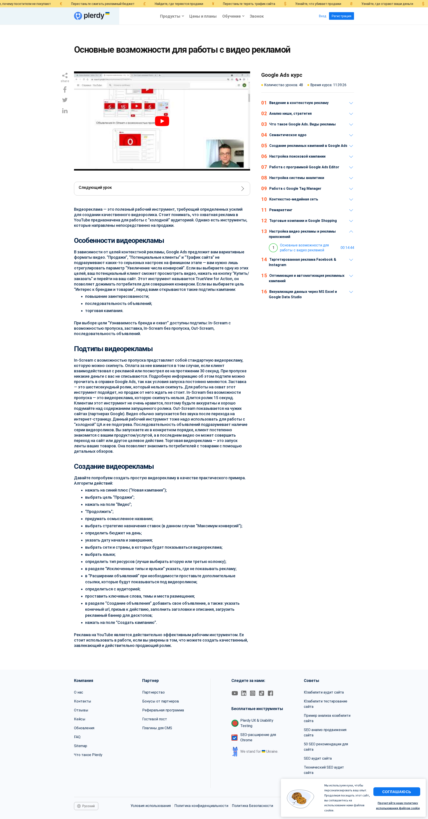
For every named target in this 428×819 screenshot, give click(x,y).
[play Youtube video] (162, 121)
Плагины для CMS (157, 728)
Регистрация (341, 16)
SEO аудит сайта (318, 758)
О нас (78, 692)
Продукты (170, 16)
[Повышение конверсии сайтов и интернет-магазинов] (89, 16)
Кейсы (79, 719)
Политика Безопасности (252, 806)
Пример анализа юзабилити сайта (327, 718)
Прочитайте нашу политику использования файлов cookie (398, 805)
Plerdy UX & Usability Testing (256, 723)
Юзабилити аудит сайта (324, 692)
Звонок (257, 16)
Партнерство (153, 692)
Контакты (82, 701)
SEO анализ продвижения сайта (325, 732)
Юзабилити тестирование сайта (325, 704)
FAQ (77, 737)
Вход (322, 16)
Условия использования (151, 806)
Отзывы (81, 710)
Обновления (84, 728)
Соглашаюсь (396, 791)
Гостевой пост (154, 719)
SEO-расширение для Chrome (258, 737)
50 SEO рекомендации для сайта (326, 747)
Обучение (231, 16)
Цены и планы (203, 16)
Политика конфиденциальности (201, 806)
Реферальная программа (163, 710)
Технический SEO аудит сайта (324, 770)
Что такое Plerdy (88, 755)
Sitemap (80, 746)
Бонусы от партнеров (160, 701)
